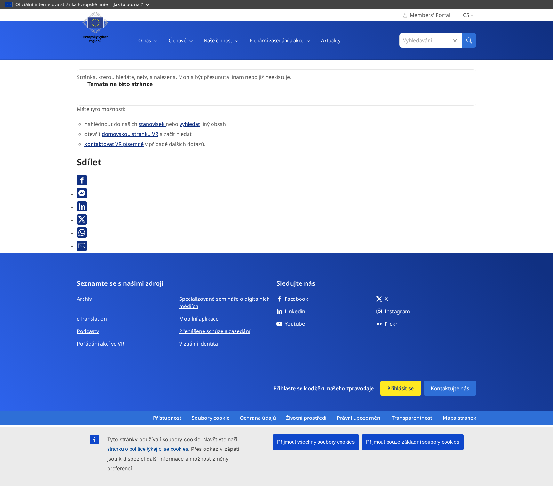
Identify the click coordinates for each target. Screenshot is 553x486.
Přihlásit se (400, 388)
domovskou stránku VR (130, 134)
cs (466, 15)
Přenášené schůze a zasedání (214, 331)
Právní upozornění (359, 418)
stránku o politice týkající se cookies (147, 449)
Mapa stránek (459, 418)
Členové (177, 40)
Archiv (84, 298)
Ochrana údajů (258, 418)
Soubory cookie (210, 418)
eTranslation (92, 318)
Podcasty (88, 331)
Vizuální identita (198, 343)
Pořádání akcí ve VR (100, 343)
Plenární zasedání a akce (276, 40)
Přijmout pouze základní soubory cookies (412, 442)
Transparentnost (412, 418)
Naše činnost (218, 40)
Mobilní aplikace (199, 318)
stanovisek (152, 124)
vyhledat (190, 124)
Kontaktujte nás (450, 388)
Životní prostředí (306, 418)
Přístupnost (167, 418)
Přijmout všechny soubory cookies (316, 442)
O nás (144, 40)
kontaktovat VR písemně (114, 143)
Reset (455, 40)
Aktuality (331, 40)
